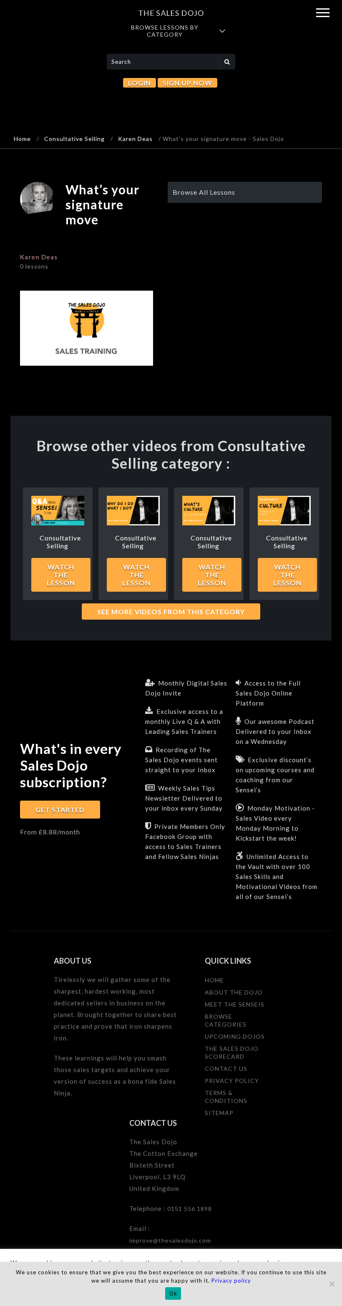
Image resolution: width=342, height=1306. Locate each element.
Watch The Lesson (61, 575)
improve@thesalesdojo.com (170, 1240)
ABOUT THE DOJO (234, 992)
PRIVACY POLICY (232, 1080)
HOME (214, 980)
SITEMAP (219, 1112)
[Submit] (227, 61)
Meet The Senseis (234, 1004)
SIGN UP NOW (187, 83)
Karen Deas (135, 138)
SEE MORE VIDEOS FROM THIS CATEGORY (171, 611)
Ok (173, 1293)
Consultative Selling (74, 138)
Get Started (60, 810)
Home (22, 138)
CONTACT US (226, 1068)
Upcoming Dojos (235, 1036)
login (139, 83)
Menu (323, 12)
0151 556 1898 (189, 1208)
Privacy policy (231, 1280)
